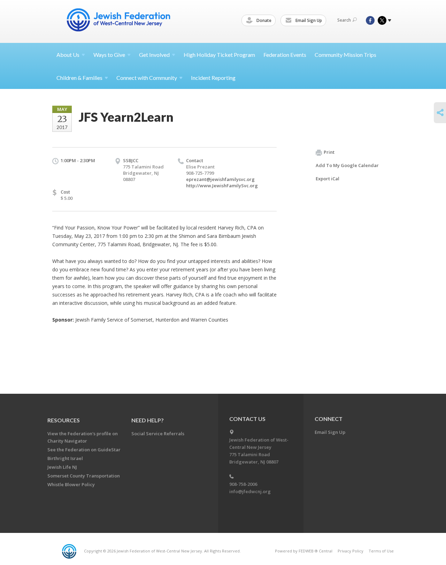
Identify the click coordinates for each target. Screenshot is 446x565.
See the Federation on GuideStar (84, 449)
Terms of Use (381, 550)
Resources (63, 420)
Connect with (146, 77)
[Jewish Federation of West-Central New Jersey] (119, 21)
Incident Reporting (213, 77)
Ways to (109, 54)
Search (344, 20)
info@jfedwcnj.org (250, 491)
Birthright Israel (65, 458)
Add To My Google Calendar (347, 165)
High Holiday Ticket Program (219, 54)
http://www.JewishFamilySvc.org (222, 185)
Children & (79, 77)
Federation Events (284, 54)
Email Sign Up (308, 20)
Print (329, 152)
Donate (263, 20)
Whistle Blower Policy (71, 484)
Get (154, 54)
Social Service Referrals (157, 433)
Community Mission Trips (345, 54)
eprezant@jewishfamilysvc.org (220, 179)
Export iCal (327, 178)
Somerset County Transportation (83, 476)
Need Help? (147, 420)
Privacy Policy (350, 550)
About (67, 54)
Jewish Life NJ (62, 467)
